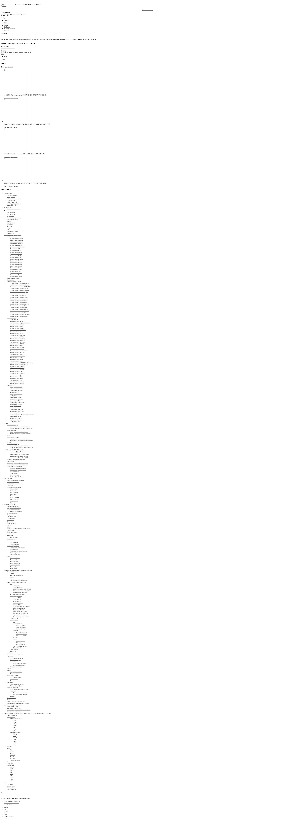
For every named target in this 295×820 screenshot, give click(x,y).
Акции (6, 25)
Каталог (6, 23)
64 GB (72, 39)
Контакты (6, 30)
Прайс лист (7, 27)
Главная (6, 20)
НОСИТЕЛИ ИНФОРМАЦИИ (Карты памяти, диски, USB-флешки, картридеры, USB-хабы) (28, 39)
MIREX (2, 54)
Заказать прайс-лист (147, 10)
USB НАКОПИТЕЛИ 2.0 (65, 39)
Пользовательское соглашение (11, 803)
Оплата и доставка (9, 28)
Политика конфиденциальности (12, 801)
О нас (5, 22)
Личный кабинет (8, 804)
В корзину (3, 51)
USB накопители (55, 39)
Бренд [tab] (5, 56)
